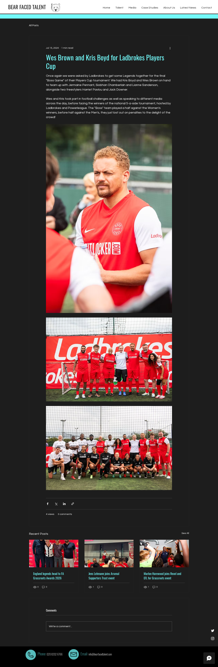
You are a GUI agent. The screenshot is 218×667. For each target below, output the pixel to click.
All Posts (33, 25)
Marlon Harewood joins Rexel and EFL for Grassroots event (162, 575)
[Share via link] (72, 503)
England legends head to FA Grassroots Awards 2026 (48, 575)
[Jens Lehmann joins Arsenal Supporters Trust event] (109, 553)
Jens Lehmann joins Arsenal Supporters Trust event (104, 575)
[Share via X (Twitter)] (56, 503)
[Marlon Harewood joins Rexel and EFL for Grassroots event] (164, 553)
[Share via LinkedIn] (64, 503)
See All (185, 533)
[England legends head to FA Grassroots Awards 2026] (53, 553)
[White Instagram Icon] (213, 638)
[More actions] (170, 48)
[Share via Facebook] (47, 503)
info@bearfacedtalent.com (100, 654)
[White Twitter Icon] (213, 631)
